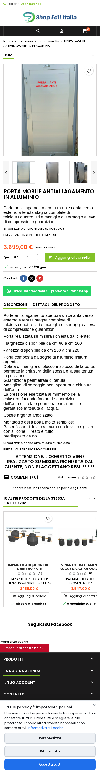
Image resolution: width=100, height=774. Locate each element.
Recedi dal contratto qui (25, 648)
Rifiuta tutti (50, 751)
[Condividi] (23, 278)
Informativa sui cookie (46, 728)
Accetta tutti (50, 764)
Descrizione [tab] (15, 304)
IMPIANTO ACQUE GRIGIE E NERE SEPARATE (29, 567)
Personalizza (50, 738)
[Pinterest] (39, 278)
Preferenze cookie (14, 641)
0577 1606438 (31, 4)
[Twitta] (31, 278)
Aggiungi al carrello (69, 257)
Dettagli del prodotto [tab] (56, 304)
